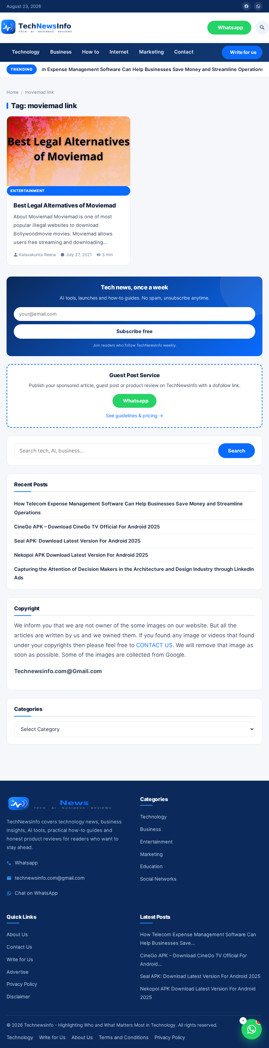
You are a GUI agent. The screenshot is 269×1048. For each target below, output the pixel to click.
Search (236, 451)
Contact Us (19, 947)
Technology (26, 52)
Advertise (18, 972)
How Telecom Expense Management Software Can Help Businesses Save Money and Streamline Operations (136, 69)
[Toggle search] (262, 28)
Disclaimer (18, 997)
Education (151, 866)
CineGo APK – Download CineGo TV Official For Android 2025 (87, 527)
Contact (184, 52)
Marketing (151, 52)
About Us (17, 935)
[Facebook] (246, 6)
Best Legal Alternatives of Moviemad (64, 205)
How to (90, 52)
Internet (119, 52)
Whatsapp (230, 27)
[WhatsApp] (258, 6)
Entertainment (27, 190)
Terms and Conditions (124, 1037)
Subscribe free (134, 331)
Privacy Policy (22, 984)
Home (13, 92)
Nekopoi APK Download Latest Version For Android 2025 (81, 555)
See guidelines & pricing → (134, 415)
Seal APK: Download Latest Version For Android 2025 (77, 541)
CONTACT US (154, 645)
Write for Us (20, 960)
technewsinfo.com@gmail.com (50, 878)
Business (61, 52)
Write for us (243, 52)
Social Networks (158, 879)
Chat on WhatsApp (36, 893)
